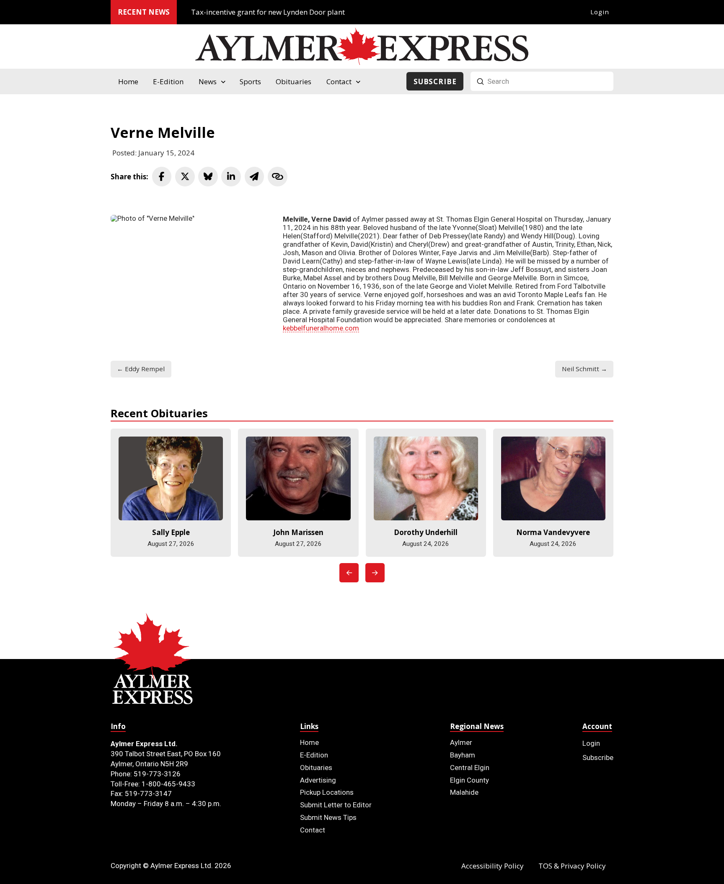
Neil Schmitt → (584, 368)
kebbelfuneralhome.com (321, 328)
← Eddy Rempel (141, 368)
